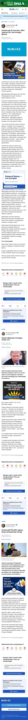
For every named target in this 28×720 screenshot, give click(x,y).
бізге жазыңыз (19, 263)
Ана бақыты (11, 21)
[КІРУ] (25, 9)
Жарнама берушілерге (14, 709)
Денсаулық (4, 13)
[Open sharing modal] (18, 306)
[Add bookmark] (25, 306)
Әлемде (3, 329)
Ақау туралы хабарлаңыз (14, 705)
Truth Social (17, 402)
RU (23, 9)
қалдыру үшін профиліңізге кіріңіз (13, 293)
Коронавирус (14, 13)
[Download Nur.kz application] (14, 3)
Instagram (15, 321)
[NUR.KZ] (14, 9)
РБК (21, 572)
